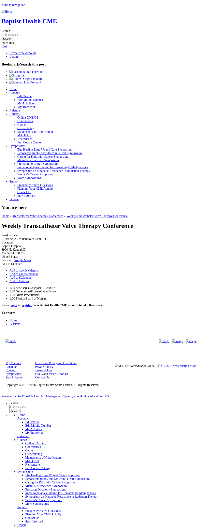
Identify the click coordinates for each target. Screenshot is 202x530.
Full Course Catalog (29, 142)
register (27, 305)
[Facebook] (164, 341)
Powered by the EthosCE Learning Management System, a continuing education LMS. (56, 396)
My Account (13, 363)
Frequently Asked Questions (35, 185)
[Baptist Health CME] (11, 341)
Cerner (21, 124)
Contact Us (24, 192)
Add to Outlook (19, 281)
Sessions (14, 324)
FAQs (39, 373)
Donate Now (88, 341)
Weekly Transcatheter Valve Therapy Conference (97, 216)
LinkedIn (36, 79)
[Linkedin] (191, 341)
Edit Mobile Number (30, 99)
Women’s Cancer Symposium (35, 174)
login (14, 305)
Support (14, 181)
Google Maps (22, 260)
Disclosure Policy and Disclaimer (56, 363)
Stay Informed (26, 195)
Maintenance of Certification (35, 131)
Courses (14, 114)
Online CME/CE (27, 117)
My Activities (25, 103)
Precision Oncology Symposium (37, 163)
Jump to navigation (13, 5)
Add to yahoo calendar (23, 274)
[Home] (7, 11)
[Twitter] (177, 341)
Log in (13, 56)
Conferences (25, 121)
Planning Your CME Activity (35, 188)
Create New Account (22, 53)
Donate (14, 199)
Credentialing (25, 128)
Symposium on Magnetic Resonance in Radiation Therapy (53, 170)
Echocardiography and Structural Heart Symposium (49, 153)
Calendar (15, 110)
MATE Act (24, 135)
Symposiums (17, 146)
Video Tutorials (58, 373)
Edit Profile (24, 96)
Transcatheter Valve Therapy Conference (37, 216)
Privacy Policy (44, 366)
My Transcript (26, 107)
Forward (35, 82)
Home (13, 89)
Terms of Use (43, 370)
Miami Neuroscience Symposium (38, 160)
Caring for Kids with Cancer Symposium (42, 156)
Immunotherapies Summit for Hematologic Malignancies (52, 167)
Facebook (37, 71)
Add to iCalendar (20, 277)
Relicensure (24, 138)
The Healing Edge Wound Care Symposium (44, 149)
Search (6, 31)
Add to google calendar (24, 270)
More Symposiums (29, 178)
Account (14, 92)
